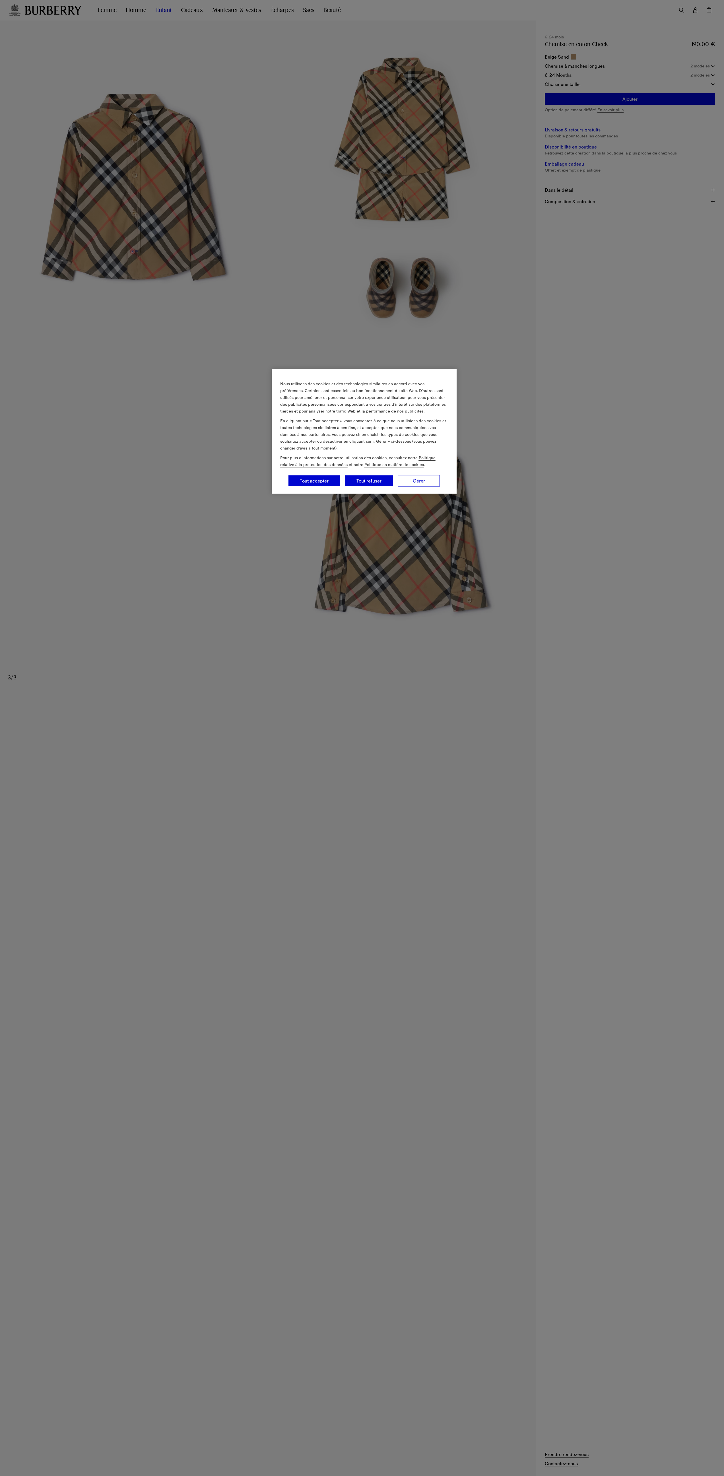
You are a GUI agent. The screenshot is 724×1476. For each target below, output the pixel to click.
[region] (364, 431)
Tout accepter (314, 480)
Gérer (419, 480)
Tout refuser (368, 480)
